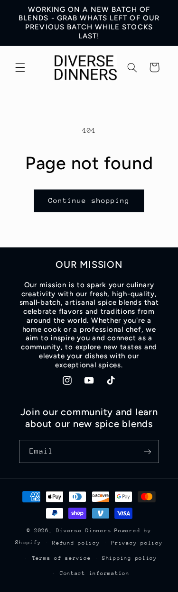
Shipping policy (129, 558)
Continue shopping (89, 200)
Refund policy (76, 543)
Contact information (95, 573)
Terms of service (61, 558)
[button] (20, 67)
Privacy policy (136, 543)
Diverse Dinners (83, 531)
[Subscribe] (148, 451)
